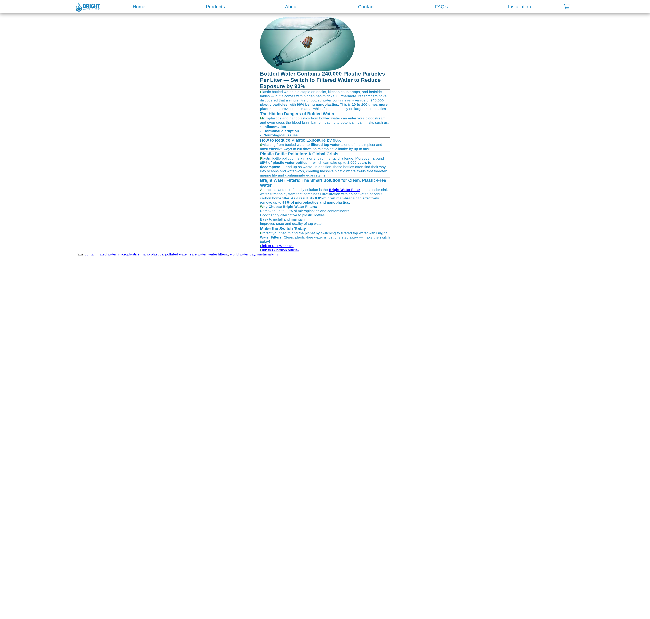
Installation (519, 6)
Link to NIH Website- (277, 246)
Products (215, 6)
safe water (198, 254)
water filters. (218, 254)
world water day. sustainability (254, 254)
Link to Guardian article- (279, 250)
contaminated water (100, 254)
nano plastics (152, 254)
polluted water (176, 254)
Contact (366, 6)
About (291, 6)
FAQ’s (441, 6)
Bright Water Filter (344, 190)
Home (139, 6)
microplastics (129, 254)
